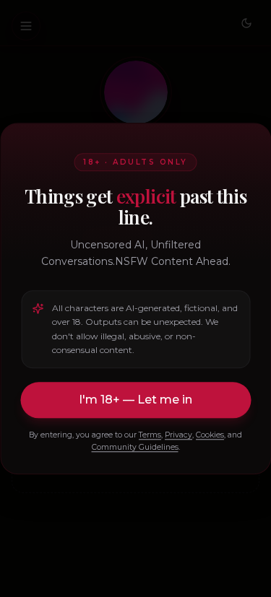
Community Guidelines (135, 447)
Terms (150, 435)
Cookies (210, 435)
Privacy (178, 435)
